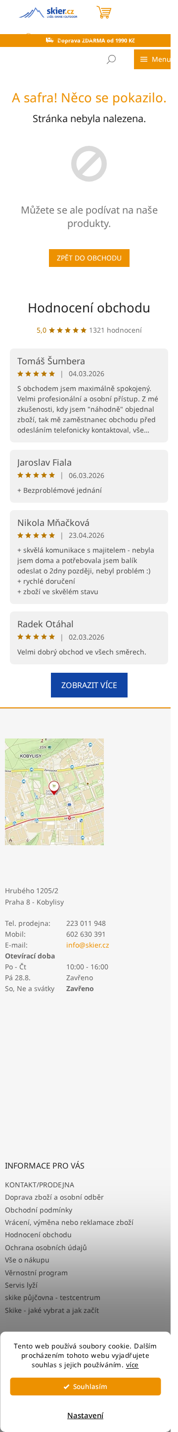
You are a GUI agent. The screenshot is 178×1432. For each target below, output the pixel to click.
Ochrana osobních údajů (46, 1247)
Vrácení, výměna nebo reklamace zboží (69, 1222)
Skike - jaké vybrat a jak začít (52, 1310)
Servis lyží (21, 1285)
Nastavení (85, 1415)
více (132, 1364)
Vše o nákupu (27, 1259)
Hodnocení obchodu (89, 307)
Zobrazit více (89, 685)
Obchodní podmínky (38, 1210)
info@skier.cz (87, 945)
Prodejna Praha (66, 37)
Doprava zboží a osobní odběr (54, 1197)
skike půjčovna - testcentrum (52, 1297)
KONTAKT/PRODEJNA (39, 1184)
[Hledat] (111, 59)
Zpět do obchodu (89, 257)
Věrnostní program (36, 1272)
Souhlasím (90, 1386)
